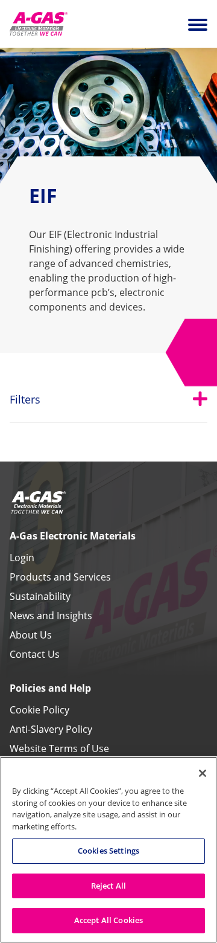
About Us (31, 635)
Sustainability (40, 596)
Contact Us (35, 654)
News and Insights (51, 615)
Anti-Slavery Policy (51, 729)
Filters (108, 399)
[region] (108, 849)
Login (22, 557)
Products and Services (60, 577)
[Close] (202, 773)
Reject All (108, 885)
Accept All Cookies (108, 920)
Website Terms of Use (59, 748)
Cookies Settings (108, 850)
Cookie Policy (39, 709)
